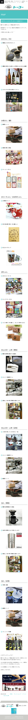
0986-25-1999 (22, 705)
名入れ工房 (6, 695)
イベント (24, 694)
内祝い (11, 694)
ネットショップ (17, 694)
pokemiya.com (20, 718)
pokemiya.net (8, 718)
